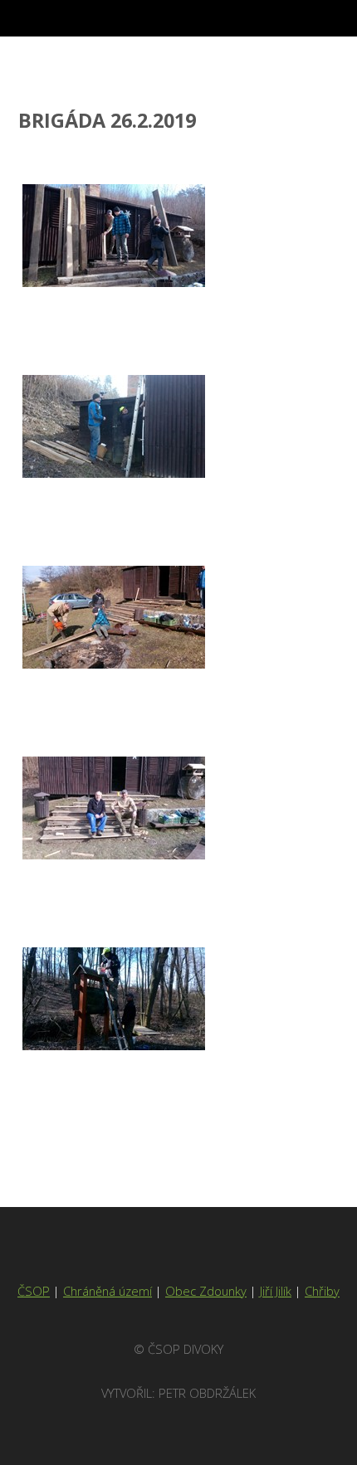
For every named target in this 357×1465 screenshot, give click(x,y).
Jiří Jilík (275, 1290)
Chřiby (322, 1290)
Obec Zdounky (206, 1290)
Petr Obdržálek (207, 1393)
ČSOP (33, 1290)
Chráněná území (107, 1290)
